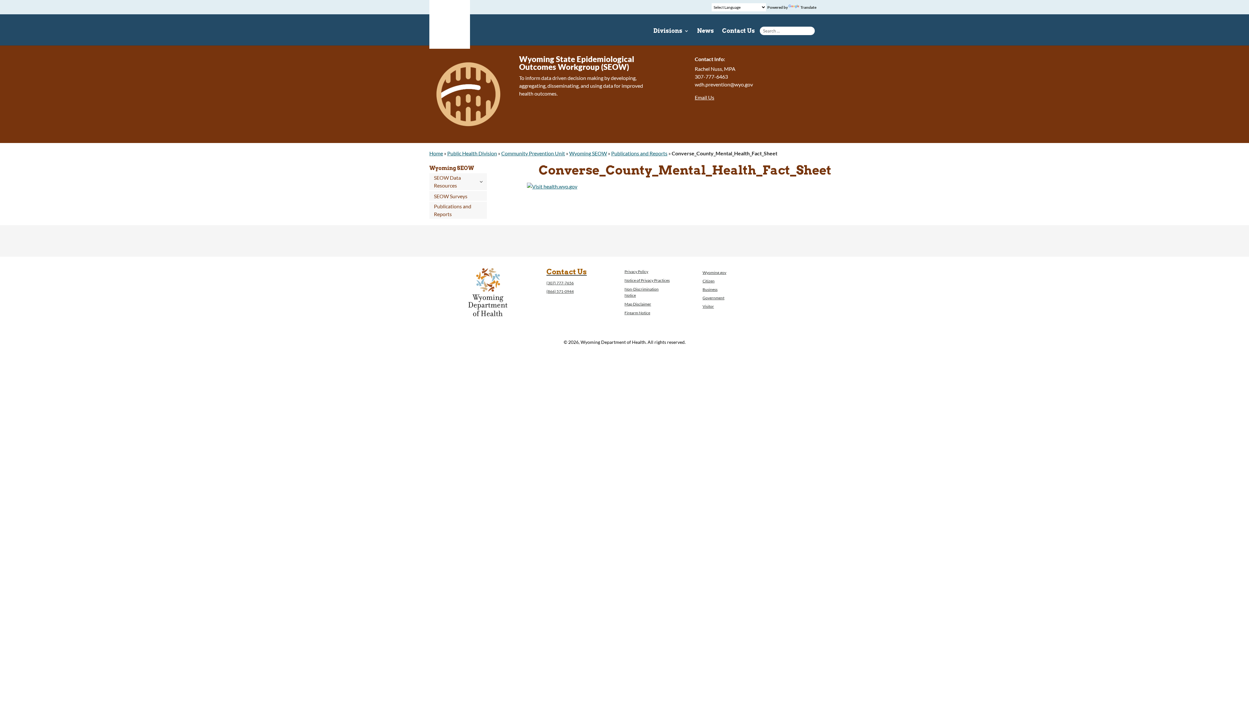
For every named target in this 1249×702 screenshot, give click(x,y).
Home (436, 153)
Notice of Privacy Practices (647, 280)
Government (713, 297)
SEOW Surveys (450, 196)
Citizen (709, 281)
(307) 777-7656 (560, 282)
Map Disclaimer (637, 304)
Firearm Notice (637, 312)
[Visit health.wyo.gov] (552, 186)
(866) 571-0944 (560, 291)
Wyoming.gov (714, 272)
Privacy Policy (636, 271)
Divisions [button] (667, 31)
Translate (808, 7)
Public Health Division (472, 153)
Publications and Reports (639, 153)
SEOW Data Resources (447, 181)
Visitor (708, 306)
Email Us (704, 97)
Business (710, 289)
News (705, 31)
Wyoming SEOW (588, 153)
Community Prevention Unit (533, 153)
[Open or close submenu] (481, 182)
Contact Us (738, 31)
